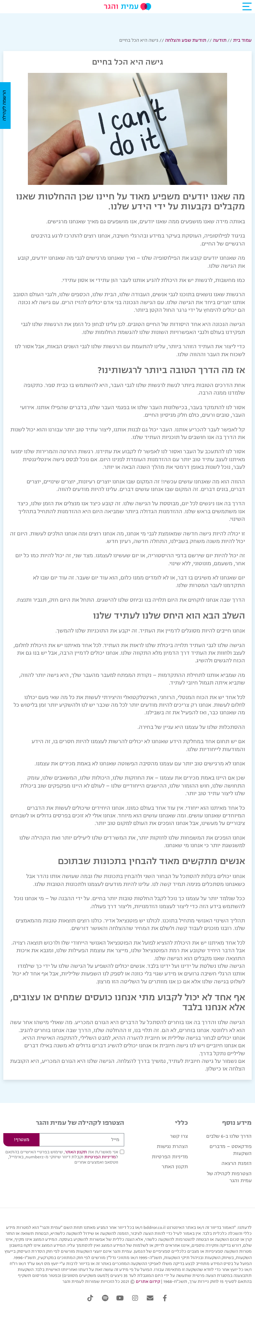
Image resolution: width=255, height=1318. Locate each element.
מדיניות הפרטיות (170, 1156)
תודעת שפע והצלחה (185, 40)
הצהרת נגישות (172, 1146)
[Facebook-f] (165, 1298)
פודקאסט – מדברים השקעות (231, 1150)
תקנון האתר (175, 1166)
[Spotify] (105, 1298)
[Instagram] (135, 1298)
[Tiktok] (90, 1298)
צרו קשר (179, 1136)
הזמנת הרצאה (236, 1163)
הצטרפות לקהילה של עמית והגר (229, 1177)
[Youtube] (120, 1298)
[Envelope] (150, 1298)
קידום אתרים (148, 1282)
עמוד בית (242, 40)
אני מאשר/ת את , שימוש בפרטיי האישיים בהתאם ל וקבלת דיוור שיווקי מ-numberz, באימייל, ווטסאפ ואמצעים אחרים (61, 1157)
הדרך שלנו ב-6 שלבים (229, 1136)
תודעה (219, 40)
